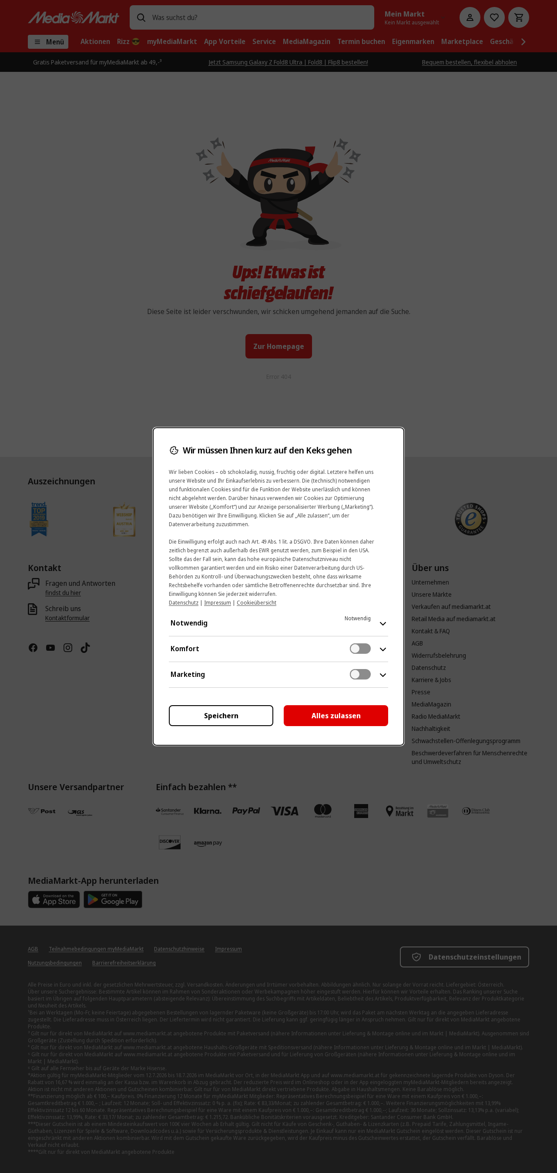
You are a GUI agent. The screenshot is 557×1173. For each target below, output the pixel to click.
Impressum (217, 602)
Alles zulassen (336, 715)
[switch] (360, 648)
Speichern (221, 715)
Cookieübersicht (256, 602)
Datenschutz (183, 602)
